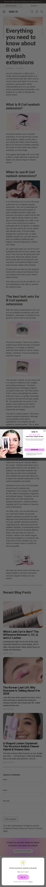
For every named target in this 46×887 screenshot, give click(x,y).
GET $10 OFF (34, 449)
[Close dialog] (44, 431)
